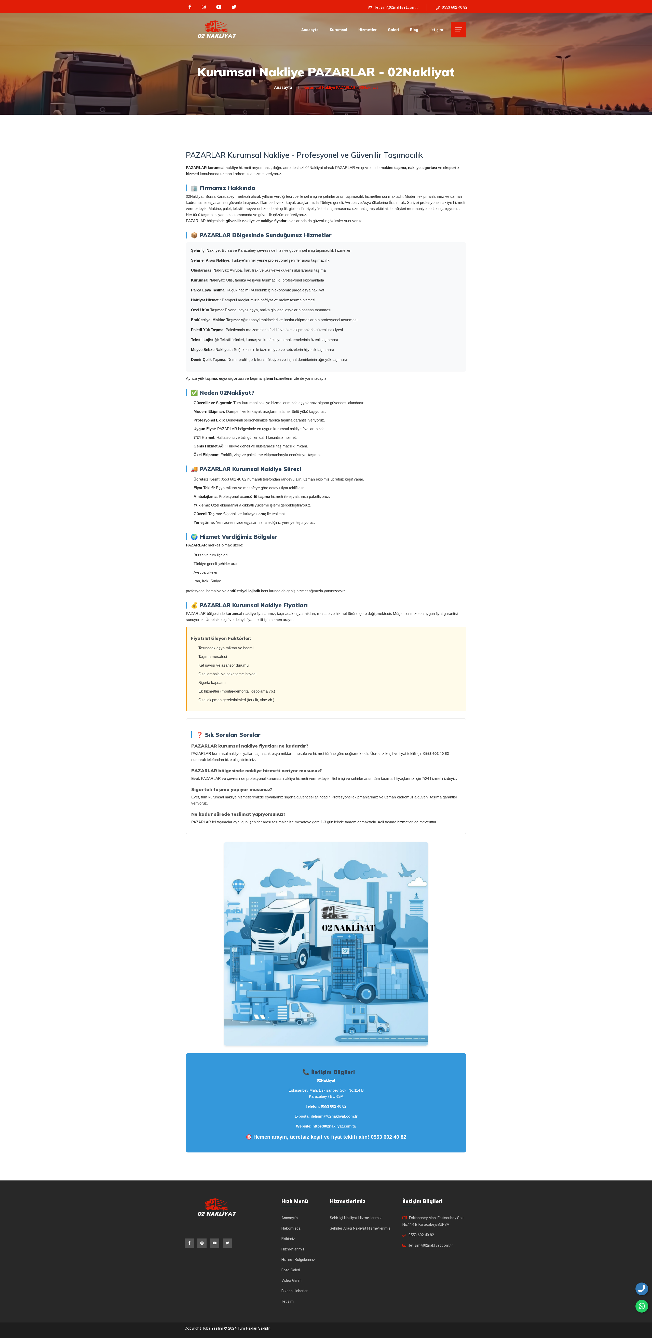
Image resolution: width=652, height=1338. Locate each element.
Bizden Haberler (294, 1291)
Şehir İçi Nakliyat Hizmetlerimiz (356, 1218)
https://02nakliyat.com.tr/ (334, 1126)
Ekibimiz (288, 1238)
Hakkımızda (291, 1228)
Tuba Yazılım (213, 1328)
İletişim (436, 29)
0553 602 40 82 (333, 1106)
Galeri (393, 29)
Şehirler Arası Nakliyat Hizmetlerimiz (360, 1228)
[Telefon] (641, 1289)
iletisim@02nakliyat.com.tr (334, 1116)
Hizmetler (367, 29)
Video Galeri (291, 1280)
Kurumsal (338, 29)
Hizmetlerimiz (293, 1249)
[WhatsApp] (641, 1306)
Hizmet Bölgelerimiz (298, 1259)
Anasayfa (310, 29)
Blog (414, 29)
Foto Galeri (290, 1270)
